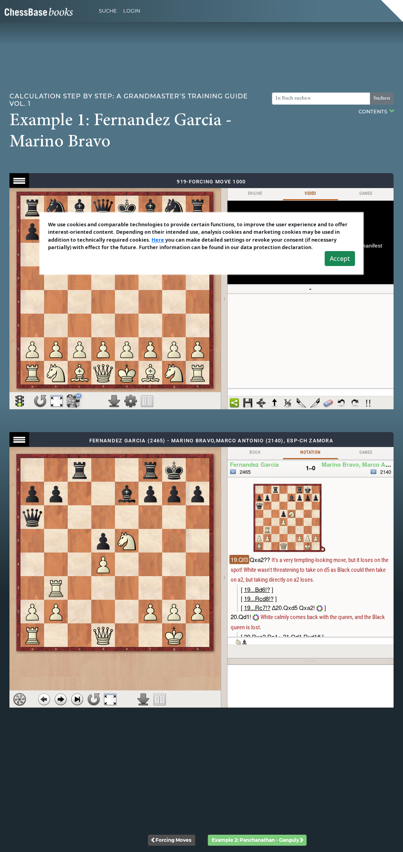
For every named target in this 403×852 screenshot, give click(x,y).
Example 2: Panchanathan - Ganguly (255, 840)
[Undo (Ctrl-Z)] (341, 403)
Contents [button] (373, 112)
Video (310, 193)
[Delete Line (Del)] (288, 403)
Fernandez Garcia (254, 464)
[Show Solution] (19, 401)
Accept (340, 258)
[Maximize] (56, 401)
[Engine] (19, 699)
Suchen (381, 98)
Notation (310, 452)
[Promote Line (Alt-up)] (274, 403)
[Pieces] (130, 401)
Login (131, 11)
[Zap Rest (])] (315, 403)
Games (366, 193)
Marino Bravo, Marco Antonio (362, 464)
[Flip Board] (40, 401)
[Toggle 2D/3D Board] (73, 400)
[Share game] (234, 403)
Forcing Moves (173, 840)
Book (255, 452)
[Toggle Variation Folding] (261, 403)
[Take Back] (44, 699)
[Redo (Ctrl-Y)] (355, 403)
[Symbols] (368, 403)
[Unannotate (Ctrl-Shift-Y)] (328, 403)
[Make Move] (60, 699)
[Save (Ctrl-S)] (248, 403)
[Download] (114, 401)
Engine (255, 193)
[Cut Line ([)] (301, 403)
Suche (108, 11)
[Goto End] (77, 699)
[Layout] (147, 401)
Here (158, 239)
